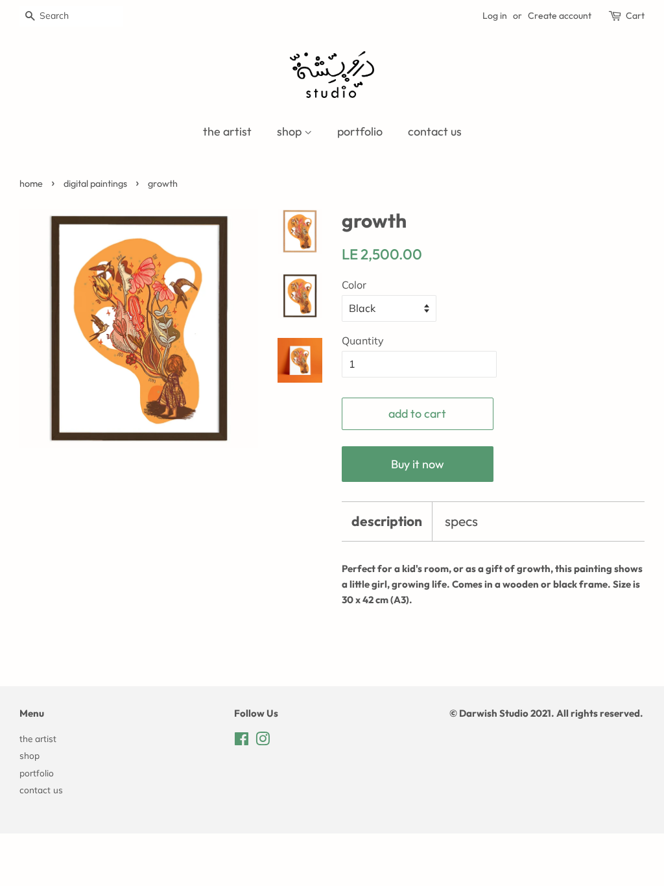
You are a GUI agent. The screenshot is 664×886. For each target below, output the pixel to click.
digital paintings (95, 183)
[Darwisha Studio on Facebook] (241, 741)
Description (386, 520)
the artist (227, 131)
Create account (559, 15)
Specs (461, 520)
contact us (435, 131)
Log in (494, 15)
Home (31, 183)
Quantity (363, 340)
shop (290, 131)
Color (354, 284)
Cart (635, 15)
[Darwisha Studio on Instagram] (262, 741)
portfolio (360, 131)
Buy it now (417, 464)
